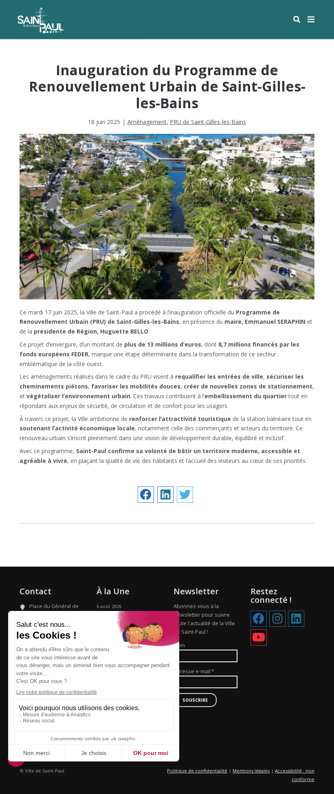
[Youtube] (258, 638)
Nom (179, 645)
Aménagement (147, 122)
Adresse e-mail (194, 671)
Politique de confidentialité (197, 771)
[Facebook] (258, 619)
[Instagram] (277, 619)
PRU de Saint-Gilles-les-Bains (208, 122)
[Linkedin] (296, 619)
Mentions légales (251, 771)
